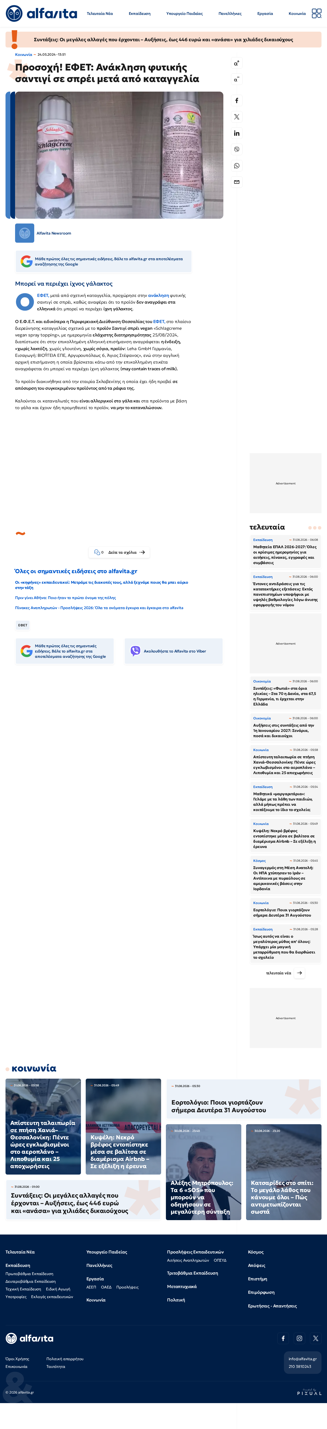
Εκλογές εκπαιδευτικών (52, 1296)
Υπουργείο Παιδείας (184, 13)
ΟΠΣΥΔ (220, 1260)
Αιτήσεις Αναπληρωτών (188, 1260)
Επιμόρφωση (261, 1292)
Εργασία (265, 13)
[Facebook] (236, 100)
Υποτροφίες (16, 1296)
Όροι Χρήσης (17, 1358)
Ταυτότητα (55, 1366)
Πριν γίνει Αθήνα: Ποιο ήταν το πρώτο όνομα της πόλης (65, 597)
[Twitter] (236, 116)
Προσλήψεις (127, 1287)
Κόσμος (256, 1252)
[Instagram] (299, 1338)
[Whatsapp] (236, 165)
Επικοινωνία (17, 1366)
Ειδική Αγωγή (58, 1289)
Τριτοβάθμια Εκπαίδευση (192, 1273)
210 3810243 (300, 1366)
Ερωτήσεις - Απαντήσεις (272, 1306)
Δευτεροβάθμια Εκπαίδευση (31, 1281)
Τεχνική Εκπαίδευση (23, 1289)
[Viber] (236, 149)
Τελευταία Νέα (100, 13)
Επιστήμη (257, 1279)
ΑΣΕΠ (91, 1287)
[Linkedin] (236, 133)
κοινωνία (33, 1068)
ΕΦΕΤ (158, 321)
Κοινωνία (297, 13)
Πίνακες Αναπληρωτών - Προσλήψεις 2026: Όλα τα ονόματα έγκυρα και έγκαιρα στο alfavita (99, 607)
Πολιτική (176, 1300)
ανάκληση (158, 295)
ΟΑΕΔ (106, 1287)
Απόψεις (256, 1265)
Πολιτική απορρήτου (65, 1358)
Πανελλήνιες (230, 13)
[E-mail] (236, 182)
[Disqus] (123, 742)
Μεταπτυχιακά (182, 1286)
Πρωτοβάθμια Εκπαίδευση (29, 1273)
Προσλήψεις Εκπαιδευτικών (195, 1252)
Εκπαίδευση (140, 13)
